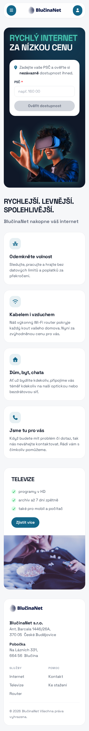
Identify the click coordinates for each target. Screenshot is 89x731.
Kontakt (55, 676)
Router (15, 693)
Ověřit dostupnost (44, 105)
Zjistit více (25, 522)
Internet (16, 676)
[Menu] (11, 10)
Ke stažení (57, 685)
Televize (16, 685)
